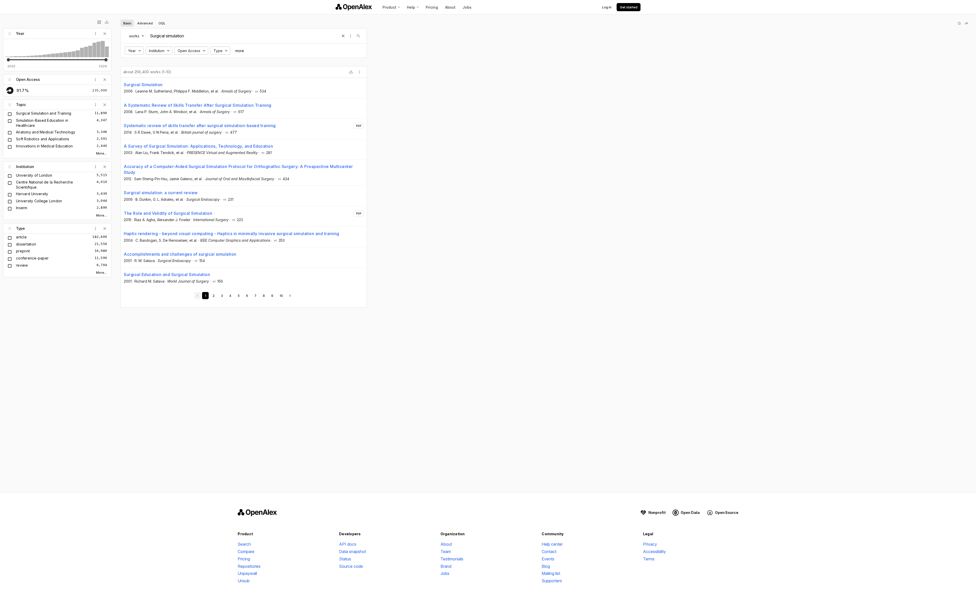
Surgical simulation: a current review (161, 192)
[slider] (8, 59)
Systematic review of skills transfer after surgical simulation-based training (200, 125)
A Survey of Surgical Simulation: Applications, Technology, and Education (198, 146)
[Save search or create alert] (959, 23)
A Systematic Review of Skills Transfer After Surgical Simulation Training (197, 105)
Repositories (249, 566)
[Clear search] (343, 35)
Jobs (467, 7)
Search (244, 544)
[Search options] (350, 35)
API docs (347, 544)
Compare (246, 551)
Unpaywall (247, 573)
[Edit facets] (99, 22)
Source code (351, 566)
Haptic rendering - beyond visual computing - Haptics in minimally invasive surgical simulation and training (231, 233)
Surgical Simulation (143, 84)
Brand (445, 566)
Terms (648, 558)
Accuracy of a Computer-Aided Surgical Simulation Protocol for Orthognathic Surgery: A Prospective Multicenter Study (238, 169)
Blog (546, 566)
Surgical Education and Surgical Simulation (167, 274)
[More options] (360, 72)
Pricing (432, 7)
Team (445, 551)
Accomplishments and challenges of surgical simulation (180, 254)
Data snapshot (352, 551)
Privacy (650, 544)
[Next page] (290, 295)
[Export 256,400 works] (351, 71)
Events (548, 558)
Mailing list (551, 573)
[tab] (127, 23)
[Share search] (966, 23)
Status (345, 558)
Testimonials (451, 558)
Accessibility (654, 551)
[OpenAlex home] (354, 7)
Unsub (244, 580)
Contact (549, 551)
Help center (552, 544)
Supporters (552, 580)
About (450, 7)
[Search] (358, 35)
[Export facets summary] (106, 22)
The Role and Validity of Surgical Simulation (168, 213)
